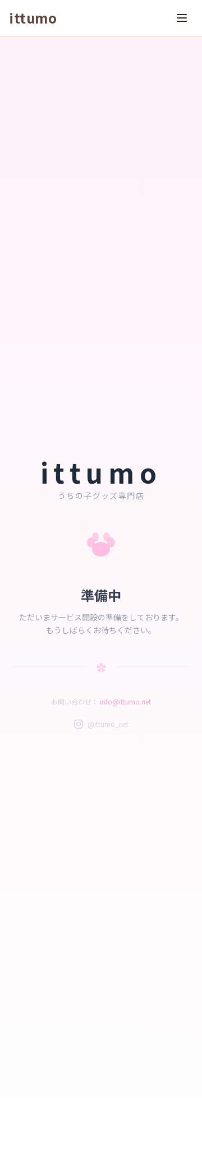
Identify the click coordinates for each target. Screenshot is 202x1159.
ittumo (33, 18)
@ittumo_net (108, 724)
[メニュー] (182, 18)
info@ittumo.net (125, 701)
